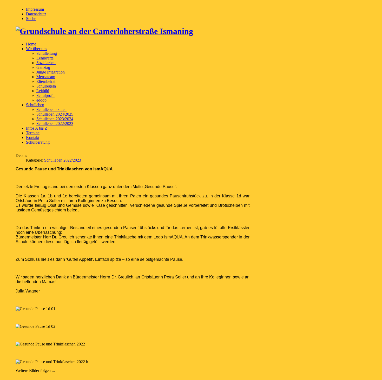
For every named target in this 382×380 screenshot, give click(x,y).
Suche (31, 18)
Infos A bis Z (36, 128)
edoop (41, 100)
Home (31, 44)
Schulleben (35, 105)
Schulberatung (38, 142)
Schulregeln (46, 86)
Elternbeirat (45, 81)
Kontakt (32, 137)
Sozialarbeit (46, 63)
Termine (32, 133)
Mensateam (45, 77)
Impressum (35, 9)
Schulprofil (45, 95)
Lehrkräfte (45, 58)
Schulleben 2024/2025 (54, 114)
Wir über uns (36, 48)
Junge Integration (50, 72)
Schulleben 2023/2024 (54, 119)
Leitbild (42, 91)
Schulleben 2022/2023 (54, 123)
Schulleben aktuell (51, 109)
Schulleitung (46, 53)
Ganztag (43, 67)
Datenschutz (36, 14)
